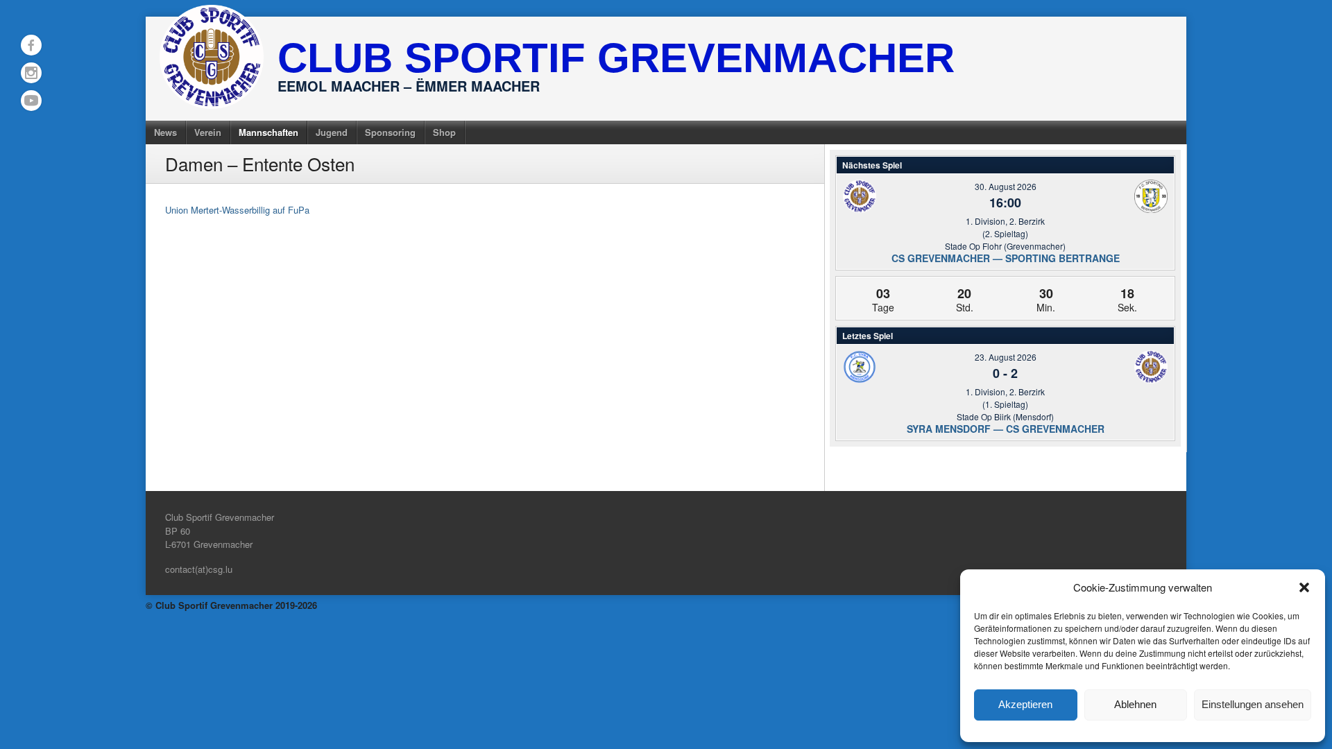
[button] (1304, 587)
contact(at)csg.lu (198, 569)
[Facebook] (31, 45)
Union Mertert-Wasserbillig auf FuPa (237, 209)
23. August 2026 (1005, 357)
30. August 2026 (1005, 186)
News (165, 132)
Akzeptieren (1025, 704)
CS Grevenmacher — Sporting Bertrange (1005, 258)
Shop (444, 132)
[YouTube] (31, 100)
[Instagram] (31, 72)
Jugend (332, 132)
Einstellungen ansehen (1253, 704)
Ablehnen (1135, 704)
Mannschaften (268, 132)
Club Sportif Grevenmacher (616, 58)
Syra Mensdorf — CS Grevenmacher (1005, 429)
